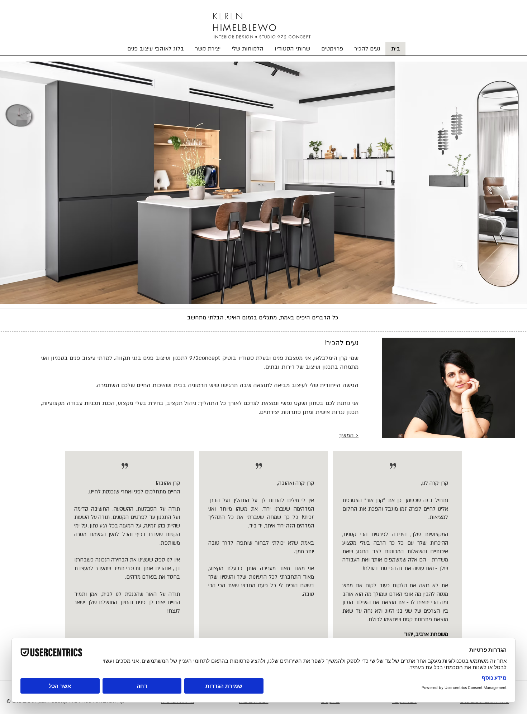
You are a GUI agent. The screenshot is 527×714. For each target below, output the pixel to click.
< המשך (349, 435)
